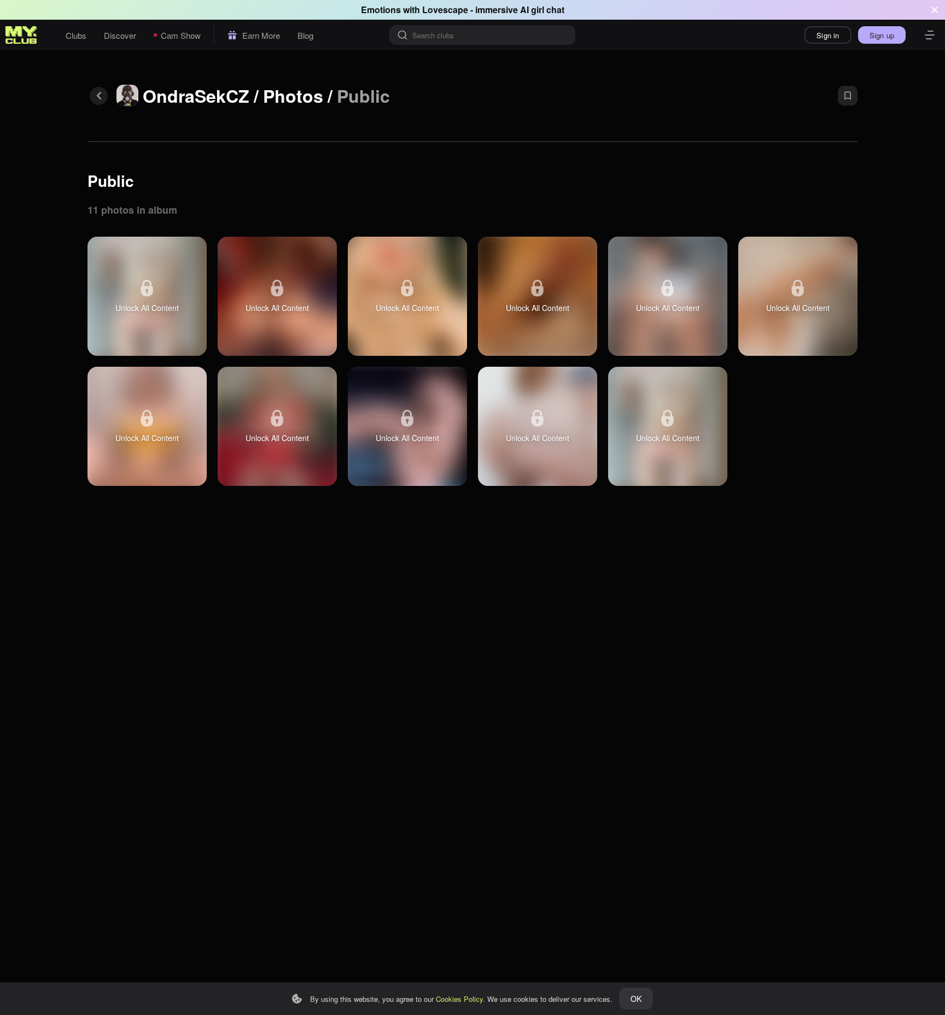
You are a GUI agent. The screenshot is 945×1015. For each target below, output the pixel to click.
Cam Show (181, 35)
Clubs (76, 35)
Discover (120, 35)
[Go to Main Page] (21, 35)
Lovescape (445, 9)
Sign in (827, 35)
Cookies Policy (459, 999)
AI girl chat (542, 9)
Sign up (882, 35)
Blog (305, 35)
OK (636, 998)
